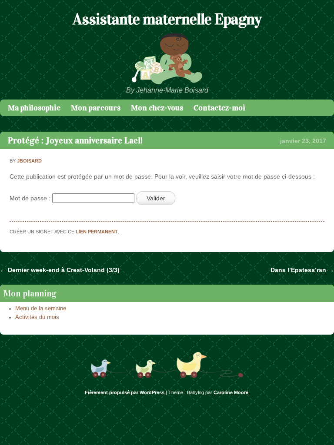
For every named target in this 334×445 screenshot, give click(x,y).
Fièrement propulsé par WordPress (124, 392)
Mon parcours (95, 108)
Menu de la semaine (40, 309)
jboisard (29, 160)
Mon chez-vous (157, 108)
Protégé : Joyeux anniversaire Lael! (75, 140)
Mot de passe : (31, 198)
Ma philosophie (34, 108)
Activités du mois (37, 317)
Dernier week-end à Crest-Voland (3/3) (60, 269)
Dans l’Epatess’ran (302, 269)
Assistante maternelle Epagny (167, 19)
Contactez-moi (219, 108)
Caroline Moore (231, 392)
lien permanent (97, 231)
